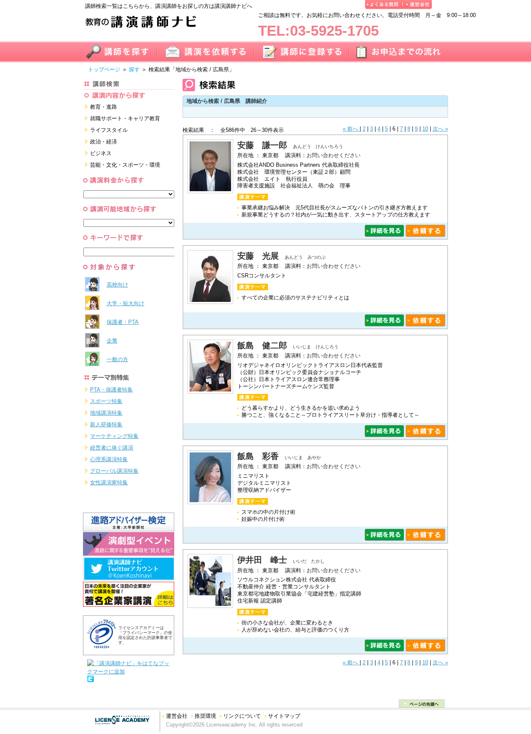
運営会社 (177, 716)
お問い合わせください (333, 155)
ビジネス (101, 153)
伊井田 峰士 (262, 559)
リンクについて (242, 716)
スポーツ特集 (106, 401)
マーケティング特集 (114, 436)
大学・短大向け (125, 303)
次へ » (440, 129)
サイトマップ (284, 716)
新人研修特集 (106, 424)
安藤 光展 (258, 255)
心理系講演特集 (109, 459)
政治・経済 (103, 142)
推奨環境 (205, 716)
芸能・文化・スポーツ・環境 (125, 165)
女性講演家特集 (109, 482)
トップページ (104, 69)
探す (134, 69)
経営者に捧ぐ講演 (111, 448)
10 (425, 129)
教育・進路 (103, 107)
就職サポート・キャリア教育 (125, 118)
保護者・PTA (123, 322)
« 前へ (351, 129)
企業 (112, 341)
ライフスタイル (109, 130)
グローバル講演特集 (114, 471)
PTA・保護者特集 (111, 389)
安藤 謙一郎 (262, 145)
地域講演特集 (106, 413)
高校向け (117, 285)
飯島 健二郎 (262, 345)
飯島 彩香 (258, 456)
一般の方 (117, 359)
